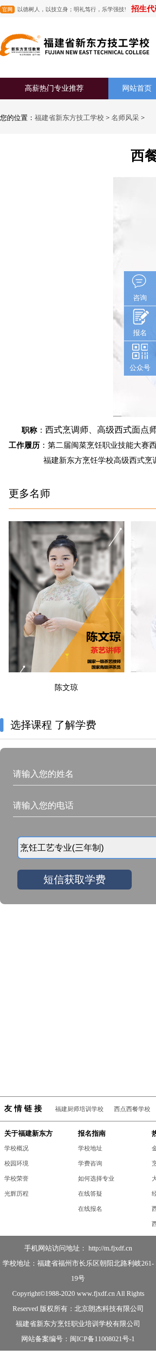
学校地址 (90, 1148)
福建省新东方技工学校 (69, 117)
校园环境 (16, 1163)
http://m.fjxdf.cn (110, 1248)
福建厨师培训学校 (79, 1109)
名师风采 (125, 117)
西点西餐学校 (132, 1109)
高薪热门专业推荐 (54, 88)
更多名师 (29, 493)
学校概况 (16, 1148)
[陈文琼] (66, 677)
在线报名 (90, 1209)
